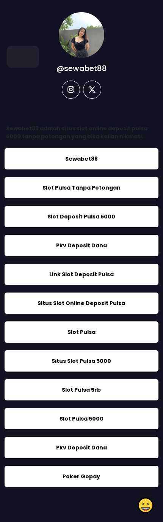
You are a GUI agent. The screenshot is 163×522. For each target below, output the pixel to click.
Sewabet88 (81, 159)
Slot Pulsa (81, 332)
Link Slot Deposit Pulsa (81, 274)
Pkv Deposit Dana (81, 245)
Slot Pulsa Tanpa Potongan (81, 187)
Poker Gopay (81, 476)
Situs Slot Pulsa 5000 (81, 361)
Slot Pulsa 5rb (81, 390)
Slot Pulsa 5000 (81, 418)
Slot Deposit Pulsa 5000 (81, 216)
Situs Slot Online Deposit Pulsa (81, 303)
